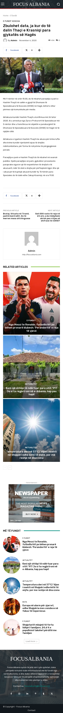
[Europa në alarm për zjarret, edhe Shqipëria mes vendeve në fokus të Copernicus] (11, 606)
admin (14, 40)
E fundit (13, 15)
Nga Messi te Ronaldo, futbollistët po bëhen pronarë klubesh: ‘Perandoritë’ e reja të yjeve (31, 327)
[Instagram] (19, 694)
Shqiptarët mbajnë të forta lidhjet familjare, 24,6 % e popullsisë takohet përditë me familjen (39, 628)
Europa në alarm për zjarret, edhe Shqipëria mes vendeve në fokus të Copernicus (40, 608)
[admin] (5, 40)
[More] (39, 50)
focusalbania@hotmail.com (37, 686)
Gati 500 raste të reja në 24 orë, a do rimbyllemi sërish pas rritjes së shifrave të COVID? (47, 217)
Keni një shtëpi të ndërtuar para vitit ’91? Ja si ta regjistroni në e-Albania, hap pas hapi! (31, 391)
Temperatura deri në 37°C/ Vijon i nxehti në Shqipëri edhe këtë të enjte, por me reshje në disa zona (31, 454)
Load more (30, 641)
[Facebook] (11, 694)
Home (5, 15)
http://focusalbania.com (31, 254)
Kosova (16, 21)
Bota (24, 602)
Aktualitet (31, 384)
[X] (52, 694)
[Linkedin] (27, 694)
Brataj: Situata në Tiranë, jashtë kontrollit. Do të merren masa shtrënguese (16, 216)
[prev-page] (5, 468)
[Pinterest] (36, 694)
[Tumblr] (44, 694)
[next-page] (10, 468)
